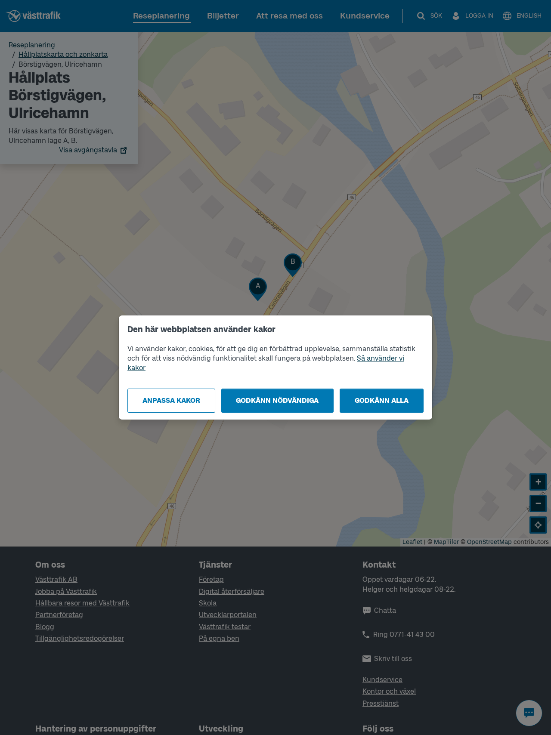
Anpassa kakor (171, 400)
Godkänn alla (382, 400)
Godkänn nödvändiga (277, 400)
